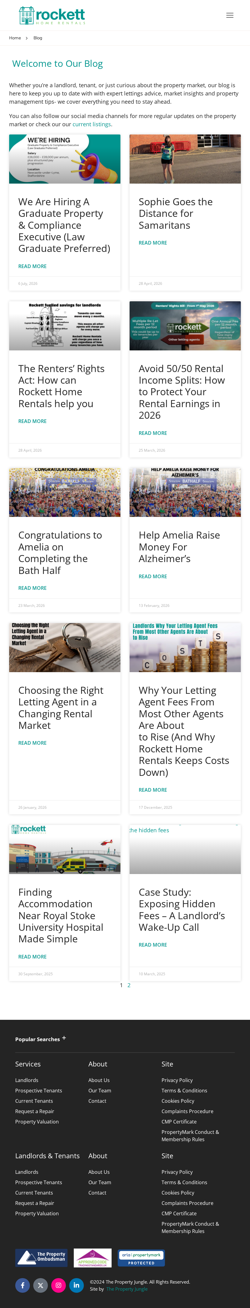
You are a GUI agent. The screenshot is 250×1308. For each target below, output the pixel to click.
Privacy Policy (177, 1080)
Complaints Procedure (187, 1111)
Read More (32, 266)
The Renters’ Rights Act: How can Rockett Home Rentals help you (61, 386)
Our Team (99, 1090)
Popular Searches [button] (37, 1039)
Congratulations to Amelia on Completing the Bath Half (60, 552)
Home (15, 38)
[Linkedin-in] (76, 1285)
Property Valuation (37, 1121)
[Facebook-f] (22, 1285)
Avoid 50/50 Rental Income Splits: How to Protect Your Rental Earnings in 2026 (182, 392)
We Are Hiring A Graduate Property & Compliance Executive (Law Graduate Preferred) (64, 225)
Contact (97, 1101)
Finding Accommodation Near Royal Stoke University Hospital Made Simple (60, 915)
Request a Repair (34, 1111)
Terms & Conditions (184, 1090)
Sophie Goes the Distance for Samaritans (176, 213)
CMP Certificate (179, 1121)
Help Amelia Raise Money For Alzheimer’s (179, 546)
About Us (99, 1080)
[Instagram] (58, 1285)
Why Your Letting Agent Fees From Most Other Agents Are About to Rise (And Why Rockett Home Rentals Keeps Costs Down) (184, 731)
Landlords (26, 1080)
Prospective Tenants (38, 1090)
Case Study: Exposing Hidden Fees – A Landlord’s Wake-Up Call (182, 909)
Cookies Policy (178, 1101)
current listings (92, 124)
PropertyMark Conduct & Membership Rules (190, 1136)
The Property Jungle (127, 1289)
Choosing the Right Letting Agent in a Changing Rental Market (60, 707)
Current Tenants (34, 1101)
